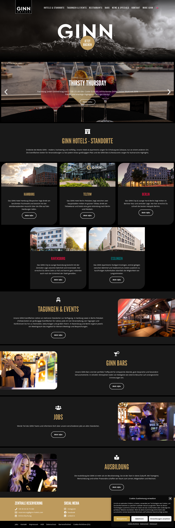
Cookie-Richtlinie (133, 524)
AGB (42, 524)
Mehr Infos (87, 102)
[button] (170, 498)
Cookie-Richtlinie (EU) (81, 524)
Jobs (16, 524)
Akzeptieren (122, 519)
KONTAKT (136, 7)
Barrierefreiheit (65, 524)
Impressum (153, 524)
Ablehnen (139, 519)
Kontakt (24, 524)
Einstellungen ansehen (160, 519)
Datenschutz (144, 524)
